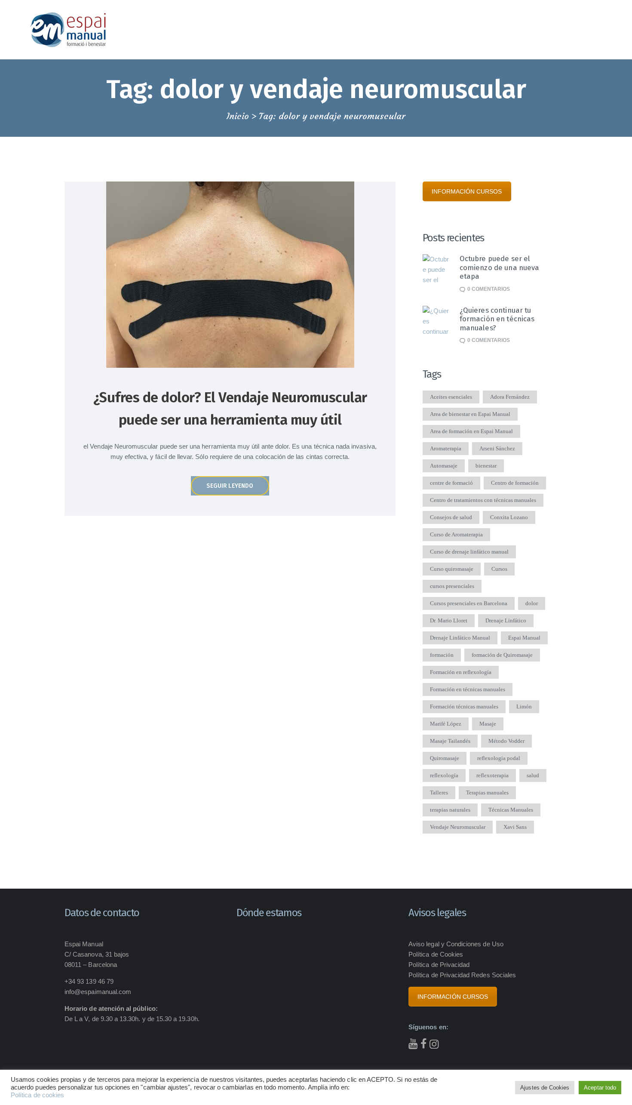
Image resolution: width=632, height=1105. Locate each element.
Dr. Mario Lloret (448, 620)
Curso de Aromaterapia (456, 534)
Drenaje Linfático (505, 620)
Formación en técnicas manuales (467, 689)
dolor (531, 603)
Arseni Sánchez (497, 448)
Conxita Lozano (509, 517)
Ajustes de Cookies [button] (544, 1087)
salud (533, 775)
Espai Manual (524, 637)
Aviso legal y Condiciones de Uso (455, 944)
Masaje (487, 723)
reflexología (444, 775)
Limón (524, 706)
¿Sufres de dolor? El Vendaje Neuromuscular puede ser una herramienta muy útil (230, 408)
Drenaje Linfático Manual (460, 637)
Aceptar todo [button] (600, 1087)
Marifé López (445, 723)
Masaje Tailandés (450, 741)
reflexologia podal (498, 758)
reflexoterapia (492, 775)
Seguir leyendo (229, 485)
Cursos (499, 569)
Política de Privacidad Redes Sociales (462, 975)
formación (442, 655)
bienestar (486, 465)
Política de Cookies (435, 954)
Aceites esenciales (451, 397)
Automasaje (443, 465)
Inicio (238, 116)
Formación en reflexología (460, 672)
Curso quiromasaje (451, 569)
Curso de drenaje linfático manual (469, 551)
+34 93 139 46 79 (89, 981)
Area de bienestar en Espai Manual (470, 414)
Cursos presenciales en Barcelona (468, 603)
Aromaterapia (445, 448)
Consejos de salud (451, 517)
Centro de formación (515, 483)
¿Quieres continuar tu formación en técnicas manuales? (497, 319)
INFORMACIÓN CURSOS (467, 191)
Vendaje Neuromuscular (457, 827)
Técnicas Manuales (510, 809)
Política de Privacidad (438, 964)
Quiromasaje (444, 758)
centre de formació (451, 483)
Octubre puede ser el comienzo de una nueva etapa (500, 267)
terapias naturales (450, 809)
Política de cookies (37, 1095)
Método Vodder (506, 741)
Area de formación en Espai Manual (471, 431)
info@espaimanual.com (97, 991)
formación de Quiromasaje (502, 655)
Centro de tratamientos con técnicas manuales (483, 500)
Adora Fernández (510, 397)
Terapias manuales (487, 792)
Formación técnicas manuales (464, 706)
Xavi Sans (515, 827)
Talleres (439, 792)
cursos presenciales (452, 586)
